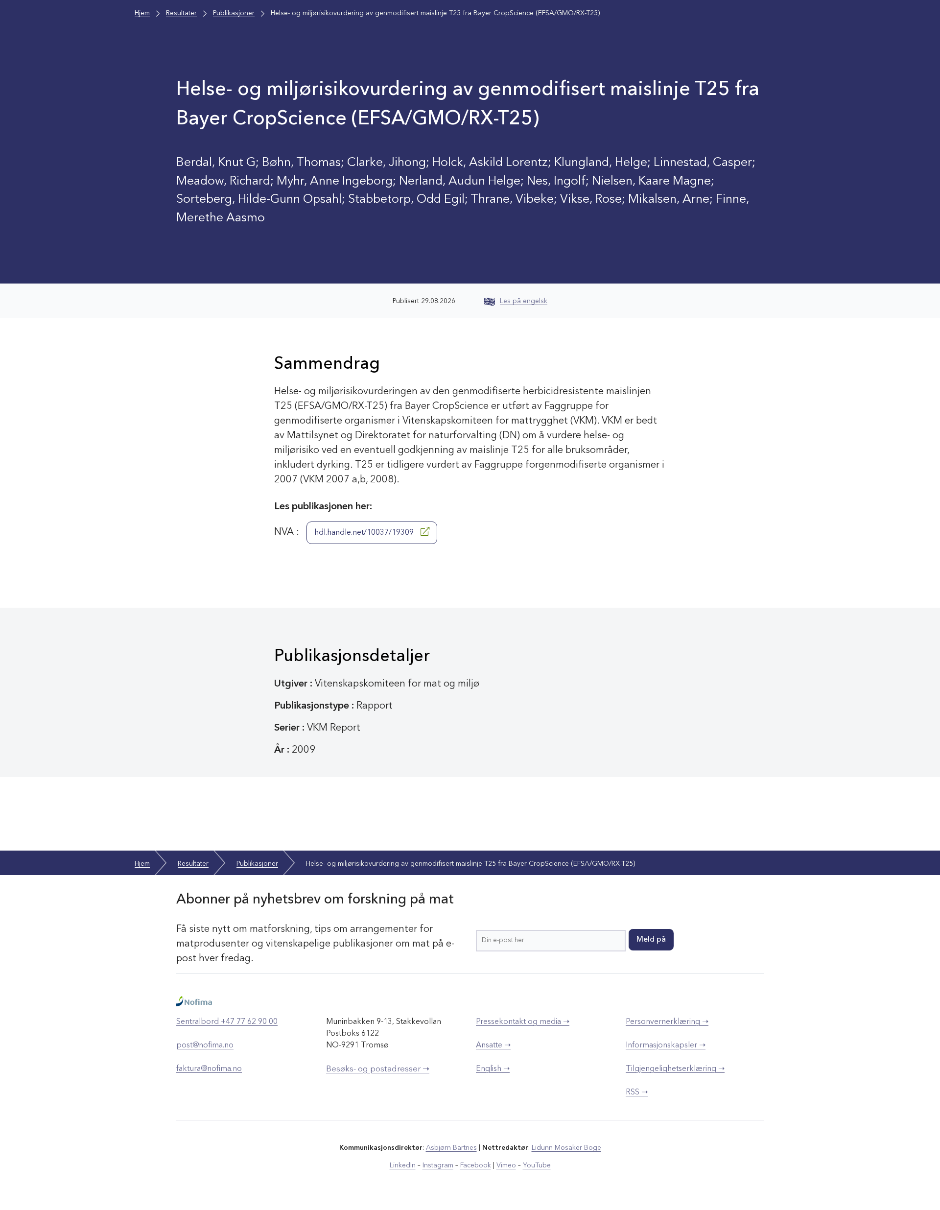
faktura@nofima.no (209, 1069)
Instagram (438, 1165)
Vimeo (506, 1165)
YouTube (537, 1165)
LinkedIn (403, 1165)
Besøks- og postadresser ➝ (377, 1069)
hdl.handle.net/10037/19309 (365, 533)
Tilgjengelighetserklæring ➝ (675, 1069)
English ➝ (493, 1069)
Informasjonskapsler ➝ (665, 1045)
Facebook (475, 1165)
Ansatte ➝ (493, 1045)
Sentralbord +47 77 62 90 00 (227, 1022)
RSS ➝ (637, 1092)
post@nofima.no (205, 1045)
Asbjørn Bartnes (451, 1147)
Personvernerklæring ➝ (667, 1022)
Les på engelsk (523, 301)
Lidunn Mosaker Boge (566, 1147)
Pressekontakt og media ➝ (522, 1022)
